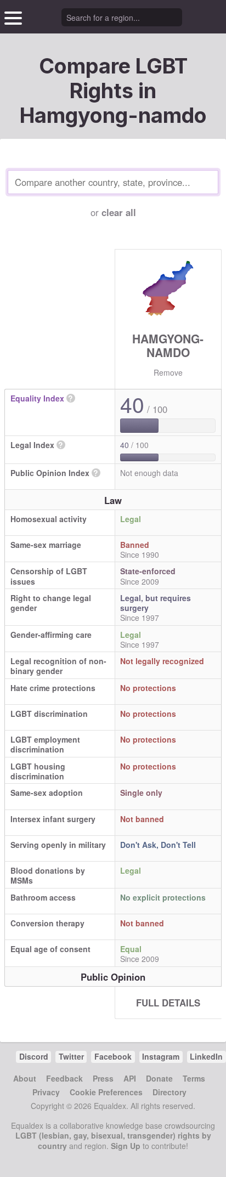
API (129, 1078)
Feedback (64, 1078)
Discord (33, 1056)
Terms (194, 1078)
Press (103, 1078)
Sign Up (125, 1145)
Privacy (46, 1092)
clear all (118, 212)
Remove (168, 372)
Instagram (160, 1056)
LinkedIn (206, 1056)
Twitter (71, 1056)
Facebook (113, 1056)
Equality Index (37, 398)
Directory (169, 1092)
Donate (159, 1078)
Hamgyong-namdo (168, 345)
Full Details (168, 1002)
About (24, 1078)
